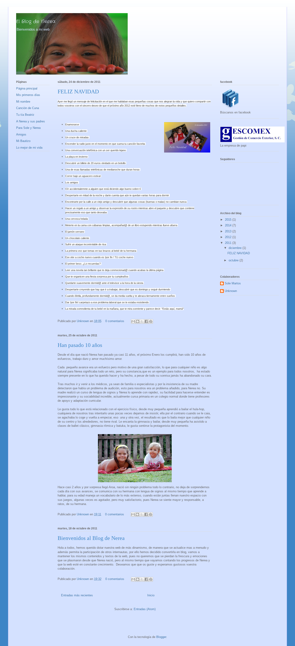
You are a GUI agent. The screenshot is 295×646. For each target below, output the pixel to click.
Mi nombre (23, 101)
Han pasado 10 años (80, 345)
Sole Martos (233, 283)
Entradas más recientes (77, 595)
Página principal (26, 88)
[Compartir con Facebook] (146, 321)
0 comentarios (114, 321)
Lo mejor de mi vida (29, 147)
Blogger (161, 637)
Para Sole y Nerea (28, 128)
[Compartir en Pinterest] (150, 321)
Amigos (21, 134)
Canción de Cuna (27, 108)
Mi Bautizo (23, 141)
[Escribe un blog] (137, 321)
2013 (228, 231)
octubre (234, 260)
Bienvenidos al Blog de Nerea (91, 538)
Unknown (83, 321)
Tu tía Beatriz (25, 114)
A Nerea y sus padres (30, 121)
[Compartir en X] (142, 321)
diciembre (235, 248)
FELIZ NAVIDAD (78, 92)
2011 (228, 243)
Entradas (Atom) (145, 609)
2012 (228, 237)
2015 (228, 219)
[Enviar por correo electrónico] (133, 321)
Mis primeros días (28, 95)
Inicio (150, 595)
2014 (228, 225)
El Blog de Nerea (35, 21)
